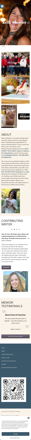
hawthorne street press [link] (8, 361)
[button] (28, 418)
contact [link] (3, 364)
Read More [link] (6, 267)
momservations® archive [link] (9, 367)
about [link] (3, 351)
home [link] (3, 348)
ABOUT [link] (6, 134)
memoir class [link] (5, 357)
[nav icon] (28, 22)
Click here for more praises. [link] (15, 336)
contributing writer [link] (7, 354)
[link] (2, 6)
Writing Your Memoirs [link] (15, 64)
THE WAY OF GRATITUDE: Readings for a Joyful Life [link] (15, 172)
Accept (15, 434)
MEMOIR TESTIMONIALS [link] (11, 304)
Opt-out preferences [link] (14, 437)
